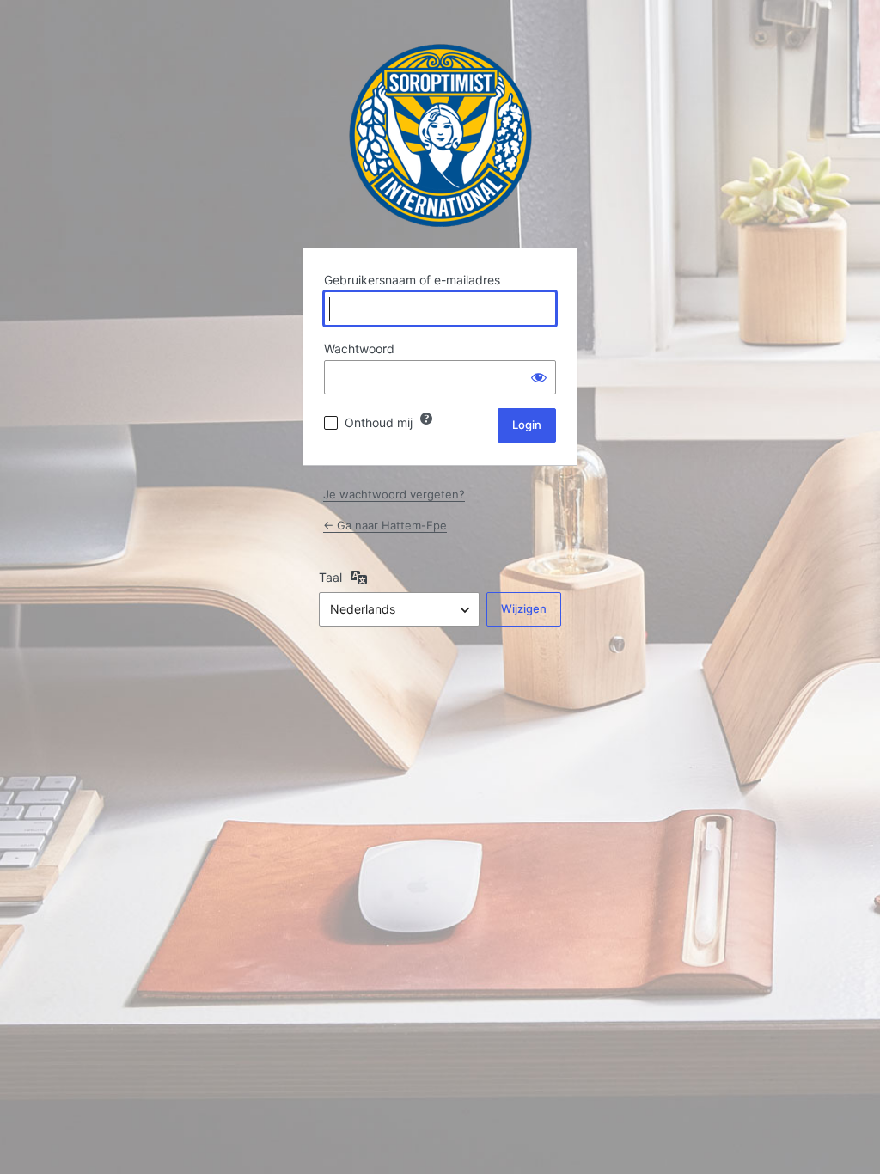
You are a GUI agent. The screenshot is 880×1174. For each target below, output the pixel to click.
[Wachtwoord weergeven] (539, 377)
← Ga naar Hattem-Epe (385, 525)
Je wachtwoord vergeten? (394, 494)
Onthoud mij (378, 422)
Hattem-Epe (440, 135)
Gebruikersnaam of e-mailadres (412, 279)
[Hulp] (426, 418)
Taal (330, 577)
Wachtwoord (359, 348)
